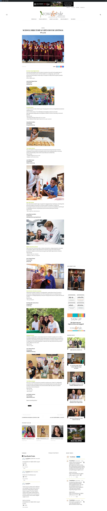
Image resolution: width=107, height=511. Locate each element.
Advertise (73, 7)
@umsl (70, 504)
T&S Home (73, 19)
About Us (68, 7)
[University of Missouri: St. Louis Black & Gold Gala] (76, 411)
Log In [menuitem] (3, 0)
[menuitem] (1, 1)
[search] (100, 14)
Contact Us (82, 7)
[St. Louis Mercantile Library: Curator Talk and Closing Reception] (76, 359)
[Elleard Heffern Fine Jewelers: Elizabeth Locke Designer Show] (76, 394)
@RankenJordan (75, 484)
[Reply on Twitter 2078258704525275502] (70, 497)
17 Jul (82, 480)
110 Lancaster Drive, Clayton (57, 417)
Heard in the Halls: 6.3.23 (28, 438)
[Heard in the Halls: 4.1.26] (43, 431)
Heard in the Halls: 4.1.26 (42, 438)
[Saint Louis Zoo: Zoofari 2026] (76, 343)
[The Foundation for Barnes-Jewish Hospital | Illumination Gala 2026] (76, 377)
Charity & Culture (53, 19)
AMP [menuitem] (7, 0)
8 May (82, 500)
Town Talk (33, 19)
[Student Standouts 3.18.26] (57, 431)
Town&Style (27, 458)
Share (24, 468)
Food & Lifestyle (43, 19)
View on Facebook (25, 478)
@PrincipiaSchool (72, 465)
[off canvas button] (6, 14)
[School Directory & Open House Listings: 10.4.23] (43, 48)
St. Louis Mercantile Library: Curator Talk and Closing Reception (76, 367)
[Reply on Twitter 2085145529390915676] (70, 477)
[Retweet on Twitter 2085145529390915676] (72, 477)
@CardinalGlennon (77, 467)
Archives (77, 7)
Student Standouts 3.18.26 (57, 438)
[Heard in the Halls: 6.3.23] (28, 431)
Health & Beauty (64, 19)
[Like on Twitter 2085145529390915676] (74, 477)
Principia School (32, 488)
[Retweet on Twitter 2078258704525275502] (72, 497)
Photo (26, 465)
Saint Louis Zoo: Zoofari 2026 (76, 349)
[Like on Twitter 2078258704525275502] (74, 497)
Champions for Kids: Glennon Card (30, 417)
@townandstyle (77, 480)
